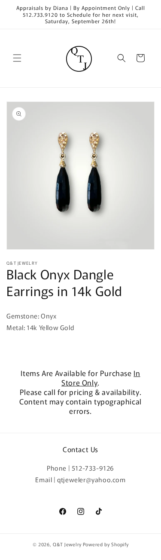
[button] (17, 58)
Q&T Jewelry (67, 544)
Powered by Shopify (106, 544)
